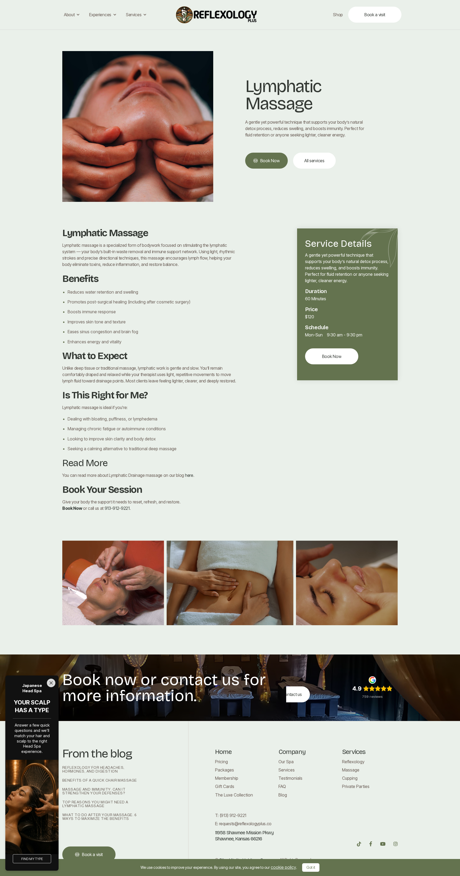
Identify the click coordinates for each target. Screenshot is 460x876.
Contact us (292, 694)
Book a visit (374, 14)
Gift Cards (224, 786)
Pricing (221, 761)
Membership (226, 778)
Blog (282, 795)
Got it (310, 867)
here (189, 475)
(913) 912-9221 (233, 815)
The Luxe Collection (234, 795)
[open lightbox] (113, 583)
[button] (71, 14)
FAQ (282, 786)
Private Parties (355, 786)
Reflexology (353, 761)
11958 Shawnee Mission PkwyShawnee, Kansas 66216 (244, 836)
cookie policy (283, 867)
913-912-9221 (117, 508)
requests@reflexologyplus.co (245, 823)
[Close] (51, 683)
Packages (224, 770)
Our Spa (286, 761)
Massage (350, 770)
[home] (230, 14)
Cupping (350, 778)
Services (286, 770)
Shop (338, 14)
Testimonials (290, 778)
